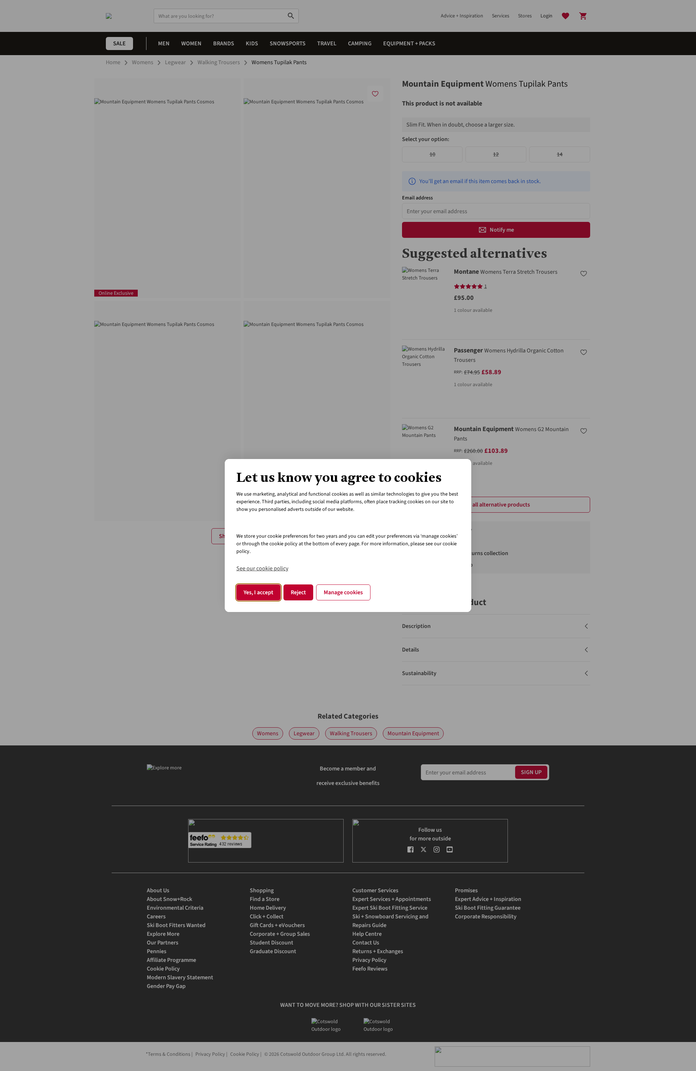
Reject (298, 592)
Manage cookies (343, 592)
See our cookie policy (262, 568)
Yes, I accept (258, 592)
